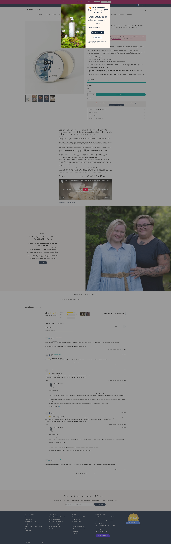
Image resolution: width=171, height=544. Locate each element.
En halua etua (98, 37)
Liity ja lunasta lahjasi (97, 32)
